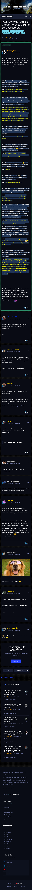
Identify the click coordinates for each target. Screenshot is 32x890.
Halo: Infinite (7, 832)
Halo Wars (7, 848)
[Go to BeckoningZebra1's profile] (4, 350)
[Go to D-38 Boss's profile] (4, 592)
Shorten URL (7, 819)
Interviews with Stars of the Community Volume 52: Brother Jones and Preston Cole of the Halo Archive (12, 749)
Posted (13, 53)
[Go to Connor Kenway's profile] (4, 482)
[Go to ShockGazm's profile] (4, 553)
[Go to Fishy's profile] (4, 422)
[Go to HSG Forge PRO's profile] (26, 691)
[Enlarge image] (17, 148)
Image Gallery (8, 817)
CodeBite (19, 883)
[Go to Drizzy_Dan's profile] (4, 52)
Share (8, 670)
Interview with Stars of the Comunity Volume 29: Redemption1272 (12, 692)
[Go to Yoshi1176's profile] (4, 385)
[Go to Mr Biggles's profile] (4, 462)
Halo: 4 (6, 837)
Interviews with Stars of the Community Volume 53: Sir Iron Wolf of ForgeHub (13, 733)
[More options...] (28, 52)
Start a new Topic (8, 812)
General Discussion (17, 39)
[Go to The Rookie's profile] (26, 718)
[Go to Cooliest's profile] (4, 502)
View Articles (7, 810)
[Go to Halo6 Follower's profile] (4, 318)
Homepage (7, 807)
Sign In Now (16, 661)
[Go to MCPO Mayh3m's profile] (4, 629)
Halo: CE (6, 846)
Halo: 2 (6, 844)
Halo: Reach (7, 841)
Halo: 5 (6, 834)
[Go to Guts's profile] (26, 747)
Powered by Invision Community (16, 886)
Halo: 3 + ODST (8, 839)
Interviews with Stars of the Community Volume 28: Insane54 (12, 706)
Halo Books (7, 814)
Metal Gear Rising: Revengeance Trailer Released (11, 719)
